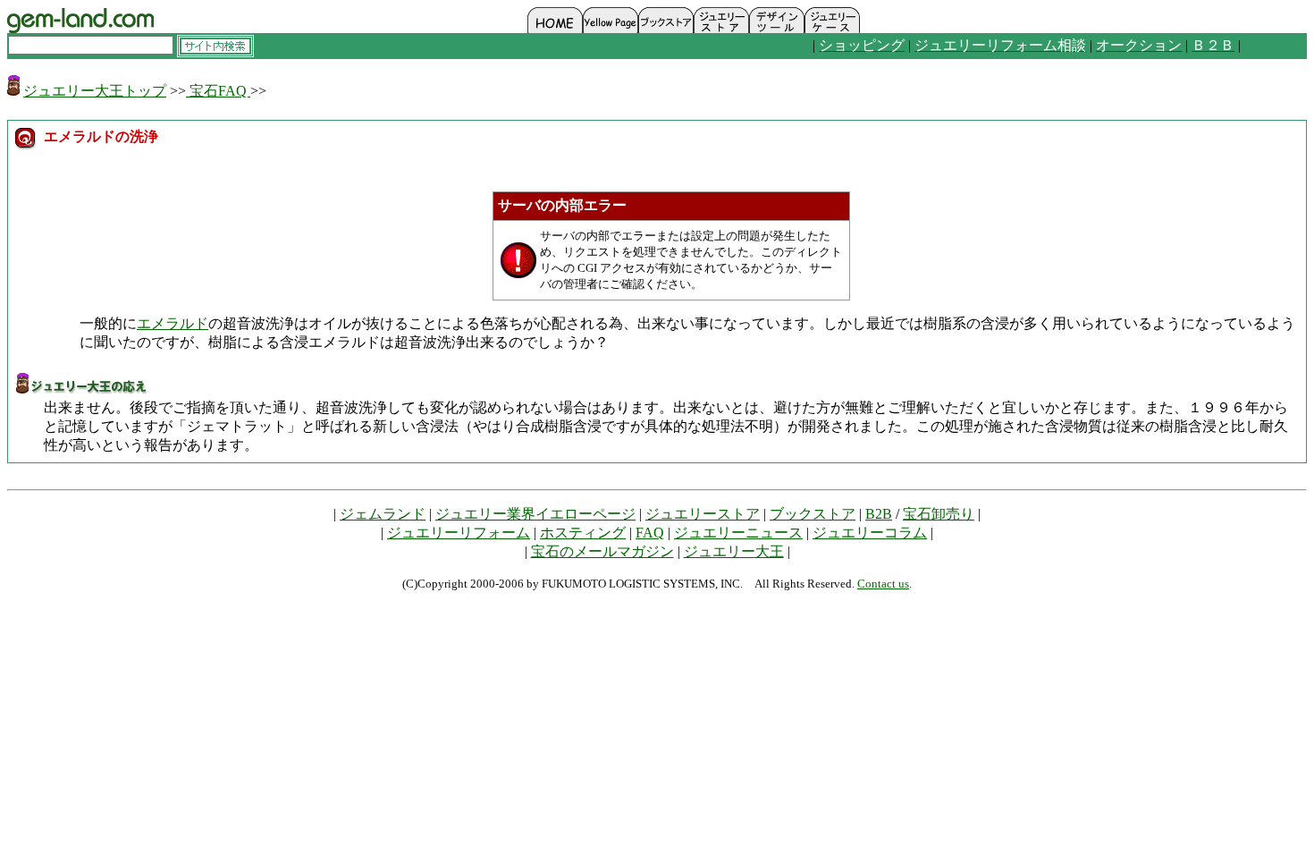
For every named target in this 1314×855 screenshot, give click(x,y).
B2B (878, 513)
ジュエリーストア (702, 513)
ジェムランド (382, 513)
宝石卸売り (938, 513)
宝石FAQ (218, 90)
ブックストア (812, 513)
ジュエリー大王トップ (94, 90)
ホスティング (583, 532)
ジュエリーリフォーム (458, 532)
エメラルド (172, 323)
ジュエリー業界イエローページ (535, 513)
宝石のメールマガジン (602, 551)
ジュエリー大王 (734, 551)
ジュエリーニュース (738, 532)
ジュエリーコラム (870, 532)
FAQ (650, 532)
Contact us (883, 583)
